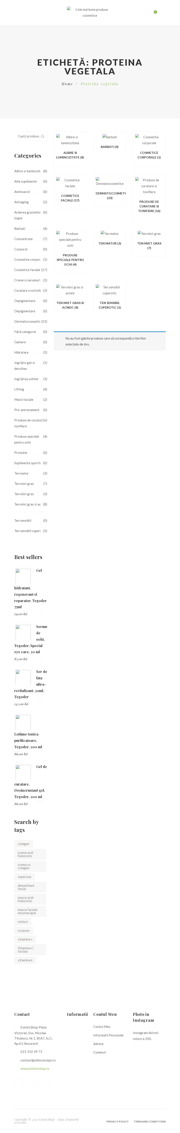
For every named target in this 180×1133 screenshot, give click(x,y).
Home (67, 83)
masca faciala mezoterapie (27, 911)
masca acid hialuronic (25, 899)
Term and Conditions (150, 1121)
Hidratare (21, 352)
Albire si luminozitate (29, 171)
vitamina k (25, 960)
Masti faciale (23, 399)
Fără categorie (25, 332)
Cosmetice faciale (27, 270)
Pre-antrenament (27, 410)
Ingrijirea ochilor (26, 379)
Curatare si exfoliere (29, 290)
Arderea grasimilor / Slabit (29, 215)
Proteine (20, 453)
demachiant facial (26, 887)
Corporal (20, 249)
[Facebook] (18, 1082)
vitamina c (25, 939)
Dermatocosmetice (28, 321)
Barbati (19, 228)
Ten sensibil (22, 520)
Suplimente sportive (28, 463)
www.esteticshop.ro (34, 1068)
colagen (23, 844)
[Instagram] (53, 1082)
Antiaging (21, 202)
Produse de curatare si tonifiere (30, 423)
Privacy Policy (117, 1121)
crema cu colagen (24, 866)
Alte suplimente (25, 181)
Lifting (19, 389)
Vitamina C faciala (26, 949)
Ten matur (21, 473)
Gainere (20, 342)
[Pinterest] (42, 1082)
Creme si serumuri (27, 280)
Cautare (42, 136)
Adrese (98, 1044)
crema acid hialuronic (25, 854)
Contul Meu (101, 1027)
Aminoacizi (22, 192)
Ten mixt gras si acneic (30, 504)
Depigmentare (24, 301)
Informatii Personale (108, 1035)
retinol (23, 922)
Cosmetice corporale (29, 259)
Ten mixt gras (24, 484)
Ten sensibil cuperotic (30, 531)
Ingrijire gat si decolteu (24, 365)
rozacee (23, 930)
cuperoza (24, 877)
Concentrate (23, 239)
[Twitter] (30, 1082)
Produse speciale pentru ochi (26, 439)
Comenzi (99, 1052)
